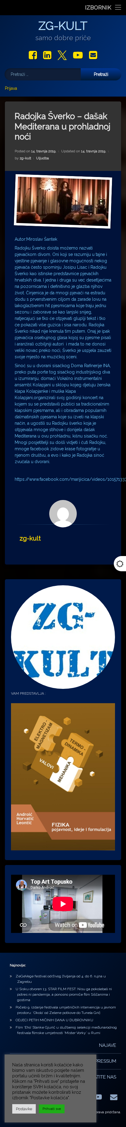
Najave (107, 1045)
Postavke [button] (24, 1109)
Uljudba (42, 158)
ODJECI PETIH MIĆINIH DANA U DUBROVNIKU (54, 1020)
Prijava (11, 88)
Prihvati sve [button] (52, 1109)
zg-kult (25, 158)
